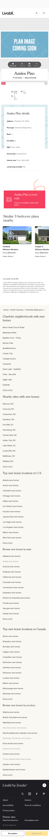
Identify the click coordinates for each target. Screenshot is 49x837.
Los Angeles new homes (13, 527)
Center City (8, 353)
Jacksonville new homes (13, 517)
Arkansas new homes (12, 572)
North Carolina (17, 310)
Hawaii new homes (11, 613)
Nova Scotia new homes (13, 743)
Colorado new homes (12, 582)
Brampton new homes (12, 641)
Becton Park (8, 343)
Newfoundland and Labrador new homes (20, 733)
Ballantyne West (9, 332)
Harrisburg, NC (9, 430)
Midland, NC (8, 461)
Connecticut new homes (13, 587)
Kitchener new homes (12, 673)
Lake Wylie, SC (9, 445)
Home (6, 310)
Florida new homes (11, 603)
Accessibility (8, 805)
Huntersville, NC (10, 435)
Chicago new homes (11, 496)
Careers (27, 800)
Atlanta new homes (11, 480)
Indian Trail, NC (9, 440)
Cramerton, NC (9, 414)
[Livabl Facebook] (36, 793)
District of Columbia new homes (16, 598)
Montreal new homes (12, 693)
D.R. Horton (18, 77)
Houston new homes (11, 511)
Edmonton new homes (12, 662)
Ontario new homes (11, 754)
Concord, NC (8, 409)
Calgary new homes (11, 652)
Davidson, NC (8, 419)
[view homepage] (8, 13)
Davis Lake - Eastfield (12, 369)
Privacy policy (9, 810)
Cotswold (7, 364)
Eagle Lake (7, 379)
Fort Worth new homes (12, 506)
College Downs (9, 359)
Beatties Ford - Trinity (12, 338)
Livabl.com (22, 292)
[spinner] (36, 13)
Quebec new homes (11, 764)
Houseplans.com (31, 820)
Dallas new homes (10, 501)
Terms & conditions (32, 805)
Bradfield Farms (9, 348)
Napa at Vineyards (30, 77)
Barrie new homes (10, 636)
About (5, 800)
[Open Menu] (44, 13)
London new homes (11, 678)
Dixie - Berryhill (9, 374)
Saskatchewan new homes (14, 769)
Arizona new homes (11, 566)
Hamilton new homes (12, 667)
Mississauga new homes (13, 688)
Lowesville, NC (9, 451)
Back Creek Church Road (13, 327)
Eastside (6, 385)
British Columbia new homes (15, 717)
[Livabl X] (22, 793)
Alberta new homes (11, 712)
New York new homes (12, 537)
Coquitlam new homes (12, 657)
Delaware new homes (12, 593)
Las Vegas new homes (12, 522)
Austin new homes (10, 485)
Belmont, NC (8, 404)
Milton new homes (11, 683)
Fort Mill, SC (8, 425)
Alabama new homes (11, 556)
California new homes (12, 577)
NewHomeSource (10, 820)
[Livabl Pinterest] (44, 793)
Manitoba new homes (12, 722)
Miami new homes (10, 532)
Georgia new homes (11, 608)
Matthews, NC (9, 456)
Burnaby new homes (11, 647)
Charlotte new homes (12, 491)
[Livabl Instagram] (29, 793)
